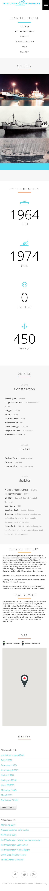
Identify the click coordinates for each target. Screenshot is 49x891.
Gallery (24, 26)
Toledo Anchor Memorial (12, 859)
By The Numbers (24, 31)
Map (24, 46)
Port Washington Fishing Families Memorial (20, 840)
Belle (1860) (6, 760)
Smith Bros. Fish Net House (13, 854)
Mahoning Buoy (8, 824)
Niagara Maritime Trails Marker (15, 830)
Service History (24, 41)
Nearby (24, 52)
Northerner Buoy (8, 834)
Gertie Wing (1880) (9, 770)
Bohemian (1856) (9, 765)
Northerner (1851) (9, 800)
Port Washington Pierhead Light (15, 849)
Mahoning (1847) (8, 790)
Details (24, 36)
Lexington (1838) (8, 780)
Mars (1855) (6, 795)
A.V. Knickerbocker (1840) (12, 755)
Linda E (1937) (7, 785)
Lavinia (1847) (7, 775)
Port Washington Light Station (14, 844)
